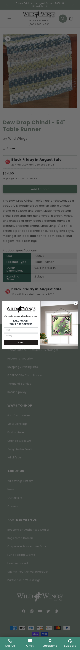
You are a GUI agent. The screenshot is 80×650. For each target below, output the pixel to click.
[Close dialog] (75, 303)
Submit (21, 342)
